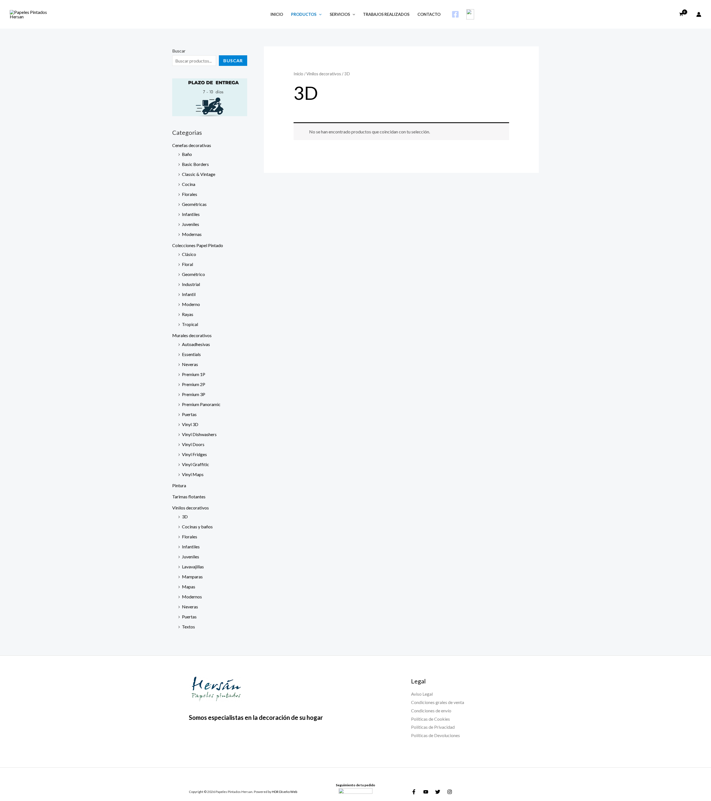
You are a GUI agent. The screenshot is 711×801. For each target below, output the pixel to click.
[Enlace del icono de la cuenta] (698, 14)
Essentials (191, 354)
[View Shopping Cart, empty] (685, 14)
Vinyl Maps (193, 474)
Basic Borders (195, 164)
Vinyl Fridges (194, 454)
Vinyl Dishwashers (199, 434)
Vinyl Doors (193, 444)
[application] (319, 14)
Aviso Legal (422, 693)
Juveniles (190, 224)
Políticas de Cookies (430, 719)
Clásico (189, 254)
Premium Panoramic (201, 404)
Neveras (190, 364)
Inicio (298, 73)
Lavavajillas (193, 566)
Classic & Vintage (198, 174)
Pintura (179, 485)
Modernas (192, 234)
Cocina (188, 184)
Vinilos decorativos (190, 507)
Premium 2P (193, 384)
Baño (187, 154)
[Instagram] (449, 791)
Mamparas (192, 576)
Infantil (189, 294)
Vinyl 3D (190, 424)
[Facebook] (455, 14)
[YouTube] (425, 791)
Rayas (187, 314)
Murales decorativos (192, 335)
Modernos (192, 596)
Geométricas (194, 204)
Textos (188, 626)
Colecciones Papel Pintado (197, 245)
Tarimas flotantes (189, 496)
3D (185, 516)
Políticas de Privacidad (433, 727)
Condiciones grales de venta (437, 702)
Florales (189, 194)
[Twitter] (437, 791)
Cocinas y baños (197, 526)
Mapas (188, 586)
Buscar (179, 50)
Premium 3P (193, 394)
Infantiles (191, 214)
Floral (187, 264)
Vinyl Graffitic (195, 464)
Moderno (191, 304)
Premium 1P (193, 374)
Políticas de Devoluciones (435, 735)
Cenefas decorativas (191, 145)
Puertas (189, 414)
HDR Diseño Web (284, 792)
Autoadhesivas (196, 344)
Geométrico (193, 274)
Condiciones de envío (431, 710)
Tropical (190, 324)
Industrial (191, 284)
